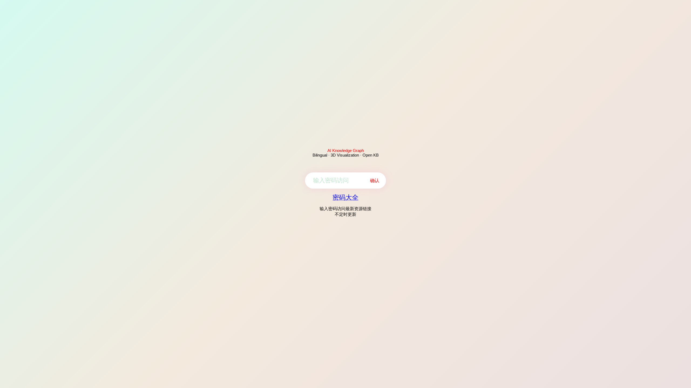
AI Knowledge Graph (345, 150)
